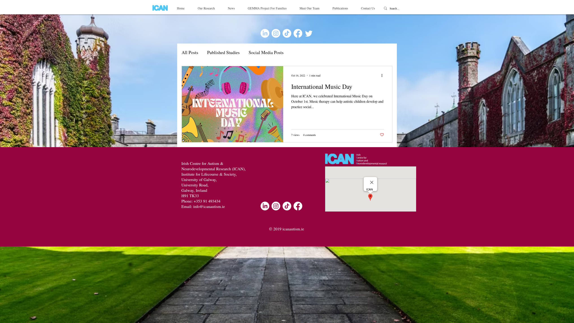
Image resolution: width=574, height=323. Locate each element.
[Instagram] (276, 33)
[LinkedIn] (265, 33)
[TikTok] (287, 33)
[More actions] (383, 75)
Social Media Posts (266, 52)
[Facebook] (298, 33)
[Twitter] (308, 33)
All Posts (190, 52)
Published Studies (223, 52)
